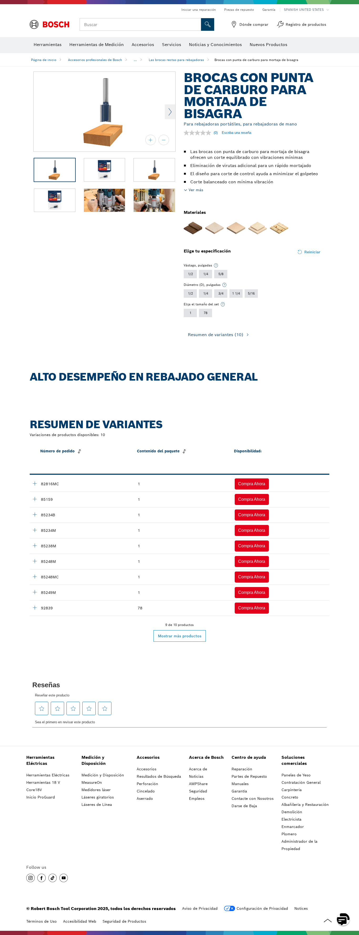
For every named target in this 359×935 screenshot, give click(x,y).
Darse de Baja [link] (244, 805)
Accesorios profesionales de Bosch (95, 60)
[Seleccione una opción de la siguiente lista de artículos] (216, 265)
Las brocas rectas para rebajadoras (176, 60)
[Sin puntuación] (199, 132)
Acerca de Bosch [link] (206, 757)
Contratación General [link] (301, 782)
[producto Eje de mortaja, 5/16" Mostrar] (35, 607)
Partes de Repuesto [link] (249, 776)
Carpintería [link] (291, 789)
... (135, 60)
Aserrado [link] (145, 798)
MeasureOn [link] (91, 782)
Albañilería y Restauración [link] (305, 804)
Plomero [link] (289, 834)
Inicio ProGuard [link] (40, 797)
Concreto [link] (289, 797)
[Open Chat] (343, 919)
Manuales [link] (240, 783)
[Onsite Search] (207, 24)
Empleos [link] (196, 798)
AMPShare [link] (198, 783)
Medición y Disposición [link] (93, 760)
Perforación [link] (147, 783)
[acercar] (150, 140)
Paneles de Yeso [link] (296, 775)
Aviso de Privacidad (200, 908)
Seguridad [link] (198, 791)
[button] (252, 483)
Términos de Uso (41, 921)
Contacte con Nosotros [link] (253, 798)
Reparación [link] (242, 769)
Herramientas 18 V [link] (43, 782)
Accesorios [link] (148, 757)
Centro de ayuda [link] (249, 757)
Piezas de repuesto (239, 10)
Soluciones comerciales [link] (294, 760)
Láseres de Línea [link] (96, 804)
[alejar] (163, 140)
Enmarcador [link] (292, 826)
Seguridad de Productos (124, 921)
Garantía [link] (239, 791)
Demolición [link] (291, 812)
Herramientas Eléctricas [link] (40, 760)
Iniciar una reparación (198, 10)
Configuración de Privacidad (262, 908)
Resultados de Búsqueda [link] (159, 776)
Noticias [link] (196, 776)
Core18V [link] (34, 789)
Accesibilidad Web (79, 921)
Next (170, 111)
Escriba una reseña (236, 133)
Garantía (268, 10)
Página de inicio (43, 60)
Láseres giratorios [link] (97, 797)
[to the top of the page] (351, 904)
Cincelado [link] (146, 791)
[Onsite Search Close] (196, 24)
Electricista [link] (291, 819)
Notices (301, 908)
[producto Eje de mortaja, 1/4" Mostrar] (35, 483)
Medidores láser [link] (96, 789)
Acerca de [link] (198, 769)
